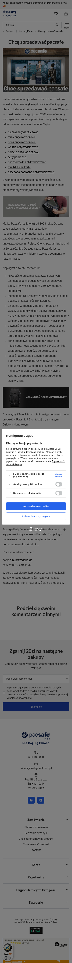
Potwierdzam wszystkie (36, 506)
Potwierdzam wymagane (36, 516)
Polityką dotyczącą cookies (31, 452)
